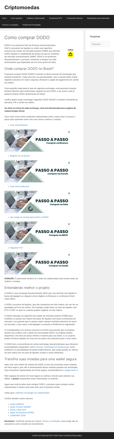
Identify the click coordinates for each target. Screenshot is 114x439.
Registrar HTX (16, 248)
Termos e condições (10, 25)
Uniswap (39, 347)
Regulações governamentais (98, 18)
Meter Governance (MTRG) (22, 412)
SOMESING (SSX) (18, 415)
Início (4, 18)
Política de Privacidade (32, 25)
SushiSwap (49, 347)
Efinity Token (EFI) (18, 410)
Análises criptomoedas (36, 18)
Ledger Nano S (71, 370)
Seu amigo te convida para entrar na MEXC (29, 217)
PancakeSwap (62, 347)
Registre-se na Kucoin (20, 156)
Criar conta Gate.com (19, 186)
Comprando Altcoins (75, 18)
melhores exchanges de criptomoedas (32, 393)
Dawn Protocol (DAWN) (20, 407)
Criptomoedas (21, 7)
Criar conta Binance (19, 125)
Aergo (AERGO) (17, 404)
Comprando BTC (55, 18)
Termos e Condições (51, 421)
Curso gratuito (16, 18)
